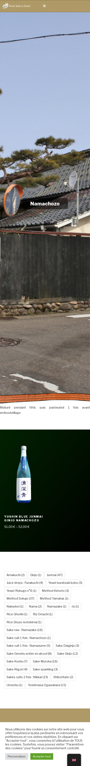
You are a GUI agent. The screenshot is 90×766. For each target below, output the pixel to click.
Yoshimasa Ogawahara (47, 685)
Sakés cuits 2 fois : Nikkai (27, 677)
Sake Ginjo (67, 654)
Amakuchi (15, 575)
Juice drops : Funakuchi (24, 583)
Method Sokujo (20, 598)
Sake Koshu (16, 661)
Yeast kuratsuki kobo (65, 583)
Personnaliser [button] (17, 756)
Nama (35, 606)
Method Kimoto (55, 591)
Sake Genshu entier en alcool (29, 654)
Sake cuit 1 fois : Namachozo (28, 638)
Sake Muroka (45, 661)
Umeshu (14, 685)
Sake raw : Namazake (24, 630)
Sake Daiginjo (67, 646)
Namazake (56, 606)
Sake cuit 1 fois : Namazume (28, 646)
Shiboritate (63, 677)
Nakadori (14, 606)
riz (75, 606)
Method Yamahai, (54, 598)
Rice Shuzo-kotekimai (23, 622)
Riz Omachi (43, 614)
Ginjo (35, 575)
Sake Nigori (16, 669)
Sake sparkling (45, 669)
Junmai (55, 575)
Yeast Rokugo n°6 (21, 591)
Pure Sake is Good (19, 6)
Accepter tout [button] (42, 756)
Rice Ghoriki (16, 614)
